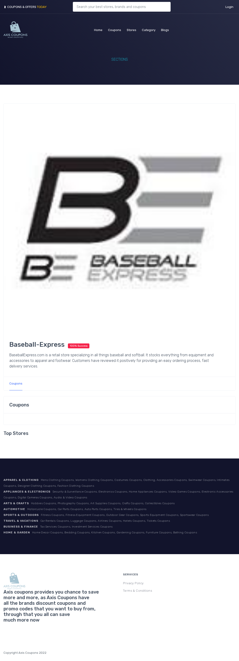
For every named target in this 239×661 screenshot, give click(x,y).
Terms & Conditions (137, 590)
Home (98, 30)
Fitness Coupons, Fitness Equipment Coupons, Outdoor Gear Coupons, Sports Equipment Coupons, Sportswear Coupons (125, 515)
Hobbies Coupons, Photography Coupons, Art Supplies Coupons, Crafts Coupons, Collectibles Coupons (103, 503)
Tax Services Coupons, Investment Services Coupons (76, 526)
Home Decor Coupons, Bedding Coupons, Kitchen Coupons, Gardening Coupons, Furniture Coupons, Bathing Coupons (114, 532)
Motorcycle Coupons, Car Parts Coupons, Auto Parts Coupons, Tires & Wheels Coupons (86, 509)
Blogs (165, 30)
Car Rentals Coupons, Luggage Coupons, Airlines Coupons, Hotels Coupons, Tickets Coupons (105, 520)
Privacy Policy (133, 583)
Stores (131, 30)
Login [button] (229, 7)
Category (148, 30)
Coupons (114, 30)
